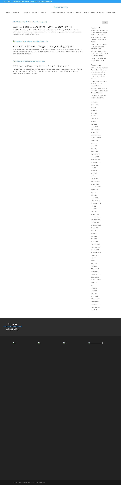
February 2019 (95, 269)
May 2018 (94, 291)
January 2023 (95, 184)
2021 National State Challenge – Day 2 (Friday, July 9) (41, 66)
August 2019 (94, 255)
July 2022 (93, 192)
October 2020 (95, 222)
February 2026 (95, 118)
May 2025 (94, 124)
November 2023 (95, 159)
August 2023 (94, 165)
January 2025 (95, 132)
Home (8, 12)
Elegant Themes (25, 482)
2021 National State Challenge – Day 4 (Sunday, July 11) (42, 26)
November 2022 (95, 187)
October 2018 (95, 277)
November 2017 (95, 307)
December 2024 (95, 135)
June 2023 (94, 170)
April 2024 (94, 148)
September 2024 (96, 138)
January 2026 (95, 121)
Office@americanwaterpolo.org (12, 326)
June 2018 (94, 288)
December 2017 (95, 304)
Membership (15, 12)
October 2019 (95, 250)
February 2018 (95, 299)
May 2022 (94, 195)
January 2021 (95, 214)
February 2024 (95, 154)
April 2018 (94, 293)
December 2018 (95, 274)
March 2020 (94, 241)
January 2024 (95, 157)
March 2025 (94, 127)
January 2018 (95, 302)
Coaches (69, 12)
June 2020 (94, 233)
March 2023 (94, 179)
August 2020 (94, 228)
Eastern (26, 12)
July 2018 (93, 285)
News (93, 12)
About (85, 12)
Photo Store (100, 12)
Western (43, 12)
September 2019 (96, 252)
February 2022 (95, 200)
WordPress (42, 482)
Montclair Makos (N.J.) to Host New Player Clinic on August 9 (98, 40)
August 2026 (94, 105)
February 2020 (95, 244)
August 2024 (94, 140)
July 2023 (93, 168)
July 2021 (93, 206)
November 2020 (95, 220)
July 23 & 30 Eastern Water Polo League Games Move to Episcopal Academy (99, 54)
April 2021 (94, 211)
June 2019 (94, 261)
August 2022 (94, 189)
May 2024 (94, 146)
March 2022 (94, 198)
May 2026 (94, 113)
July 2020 (93, 230)
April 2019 (94, 266)
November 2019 (95, 247)
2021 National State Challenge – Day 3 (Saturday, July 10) (43, 46)
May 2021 (94, 209)
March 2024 (94, 151)
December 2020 (95, 217)
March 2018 (94, 296)
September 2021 (96, 203)
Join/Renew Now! (47, 1)
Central (34, 12)
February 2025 (95, 129)
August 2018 (94, 282)
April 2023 (94, 176)
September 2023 (96, 162)
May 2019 (94, 263)
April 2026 (94, 116)
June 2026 (94, 110)
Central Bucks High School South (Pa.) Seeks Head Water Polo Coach (99, 47)
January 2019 (95, 271)
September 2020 (96, 225)
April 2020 (94, 239)
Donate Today (111, 12)
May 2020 (94, 236)
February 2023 (95, 181)
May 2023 (94, 173)
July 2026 (93, 107)
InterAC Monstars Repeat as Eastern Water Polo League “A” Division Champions (99, 33)
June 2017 (94, 310)
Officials (78, 12)
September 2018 (96, 280)
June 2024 (94, 143)
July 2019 (93, 258)
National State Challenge (57, 12)
